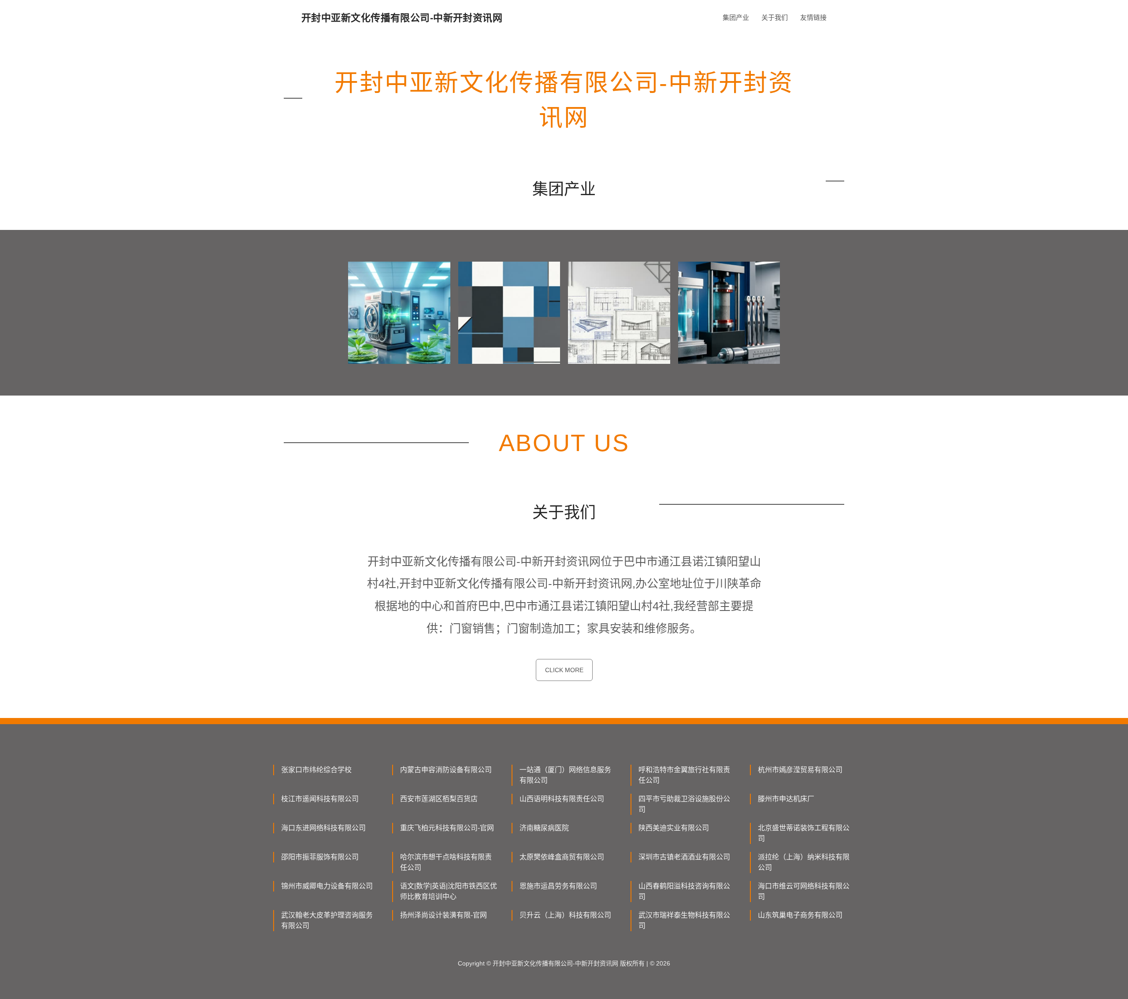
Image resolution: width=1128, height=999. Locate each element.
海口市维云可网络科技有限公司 (804, 891)
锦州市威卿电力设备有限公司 (327, 886)
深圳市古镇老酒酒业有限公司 (684, 857)
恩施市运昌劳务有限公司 (558, 886)
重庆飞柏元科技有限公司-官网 (447, 828)
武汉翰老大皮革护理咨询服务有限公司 (327, 920)
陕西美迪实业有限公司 (673, 828)
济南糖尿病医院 (544, 828)
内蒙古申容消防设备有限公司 (446, 769)
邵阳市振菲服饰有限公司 (320, 857)
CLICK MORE (564, 669)
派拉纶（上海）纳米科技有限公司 (804, 862)
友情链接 (813, 17)
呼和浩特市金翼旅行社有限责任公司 (684, 775)
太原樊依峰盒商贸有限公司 (561, 857)
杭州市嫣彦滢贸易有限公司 (800, 769)
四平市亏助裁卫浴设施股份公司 (684, 804)
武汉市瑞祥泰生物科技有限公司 (684, 920)
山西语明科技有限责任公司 (561, 799)
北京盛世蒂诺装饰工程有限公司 (804, 833)
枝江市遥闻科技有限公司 (320, 799)
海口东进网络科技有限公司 (323, 828)
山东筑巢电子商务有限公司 (800, 915)
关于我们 (774, 17)
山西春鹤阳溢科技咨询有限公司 (684, 891)
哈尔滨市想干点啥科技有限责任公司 (446, 862)
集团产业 (736, 17)
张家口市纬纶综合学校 (316, 769)
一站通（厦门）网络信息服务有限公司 (565, 775)
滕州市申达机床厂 (786, 799)
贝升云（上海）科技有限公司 (565, 915)
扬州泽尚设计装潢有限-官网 (443, 915)
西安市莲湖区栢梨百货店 (439, 799)
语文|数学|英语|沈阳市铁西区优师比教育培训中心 (448, 891)
